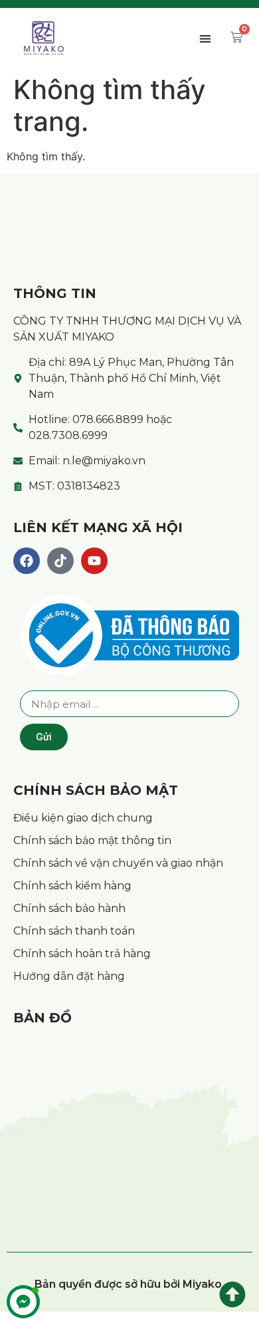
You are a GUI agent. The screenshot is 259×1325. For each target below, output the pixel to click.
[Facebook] (26, 560)
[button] (205, 38)
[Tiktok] (60, 560)
